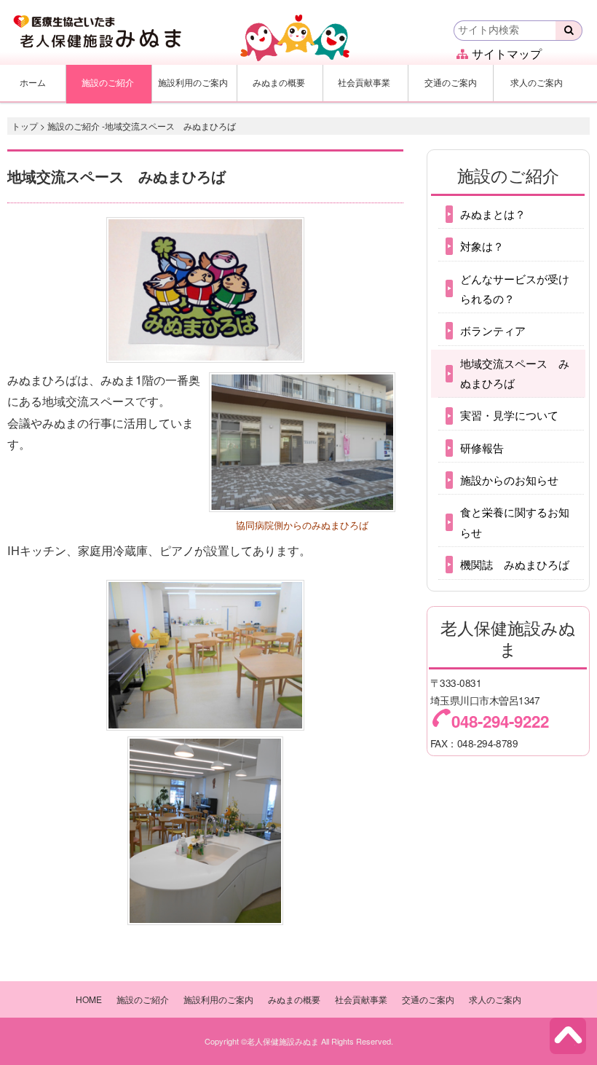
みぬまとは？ (493, 213)
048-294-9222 (500, 721)
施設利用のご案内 (193, 82)
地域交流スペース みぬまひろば (514, 372)
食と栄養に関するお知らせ (514, 521)
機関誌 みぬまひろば (514, 564)
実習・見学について (509, 415)
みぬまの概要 (279, 82)
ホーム (33, 82)
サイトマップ (507, 53)
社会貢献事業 (364, 82)
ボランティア (493, 330)
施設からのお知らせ (509, 479)
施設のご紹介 (108, 82)
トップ (25, 125)
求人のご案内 (536, 82)
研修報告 (482, 447)
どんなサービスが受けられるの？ (514, 288)
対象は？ (482, 246)
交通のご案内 (450, 82)
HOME (89, 999)
